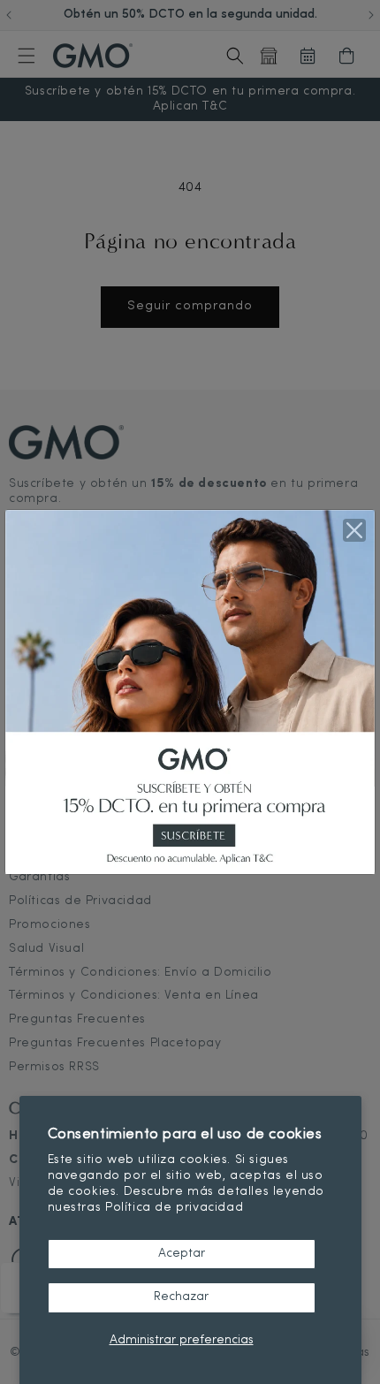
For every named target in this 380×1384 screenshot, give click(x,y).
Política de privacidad (174, 1207)
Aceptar (181, 1253)
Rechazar (181, 1297)
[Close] (354, 530)
